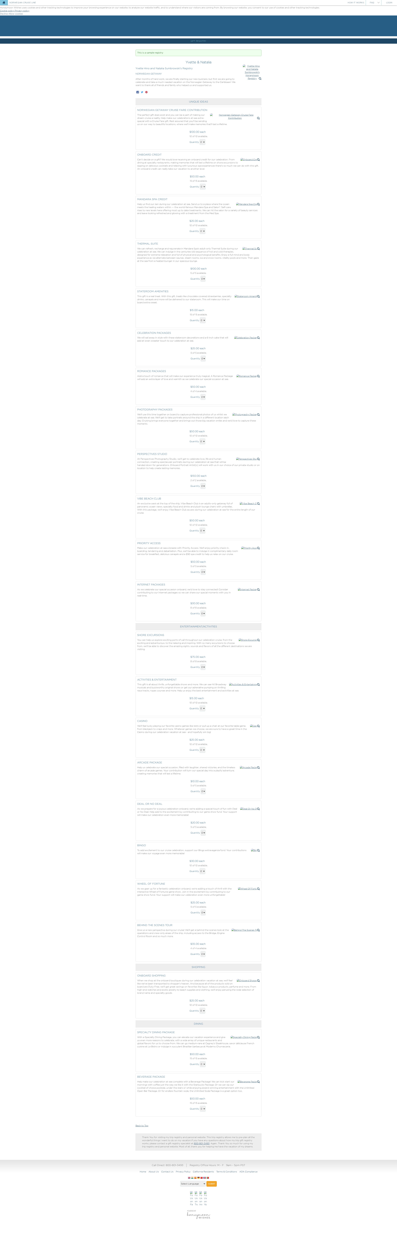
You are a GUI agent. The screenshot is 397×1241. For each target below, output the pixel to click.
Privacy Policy (183, 1171)
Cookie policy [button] (7, 10)
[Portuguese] (208, 1178)
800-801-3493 (202, 1143)
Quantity (194, 142)
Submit (211, 1184)
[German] (198, 1178)
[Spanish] (195, 1178)
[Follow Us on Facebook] (191, 1198)
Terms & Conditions (226, 1171)
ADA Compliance (248, 1171)
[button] (252, 72)
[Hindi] (192, 1178)
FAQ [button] (372, 2)
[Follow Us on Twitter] (196, 1198)
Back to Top (142, 1125)
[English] (189, 1178)
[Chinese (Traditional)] (201, 1178)
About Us (154, 1171)
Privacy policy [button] (22, 10)
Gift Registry (198, 41)
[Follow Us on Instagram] (200, 1198)
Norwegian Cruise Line (22, 2)
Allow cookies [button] (15, 14)
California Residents (203, 1171)
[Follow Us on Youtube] (205, 1198)
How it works (356, 2)
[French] (204, 1178)
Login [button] (389, 2)
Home (143, 1171)
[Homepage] (4, 2)
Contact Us (167, 1171)
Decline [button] (4, 14)
